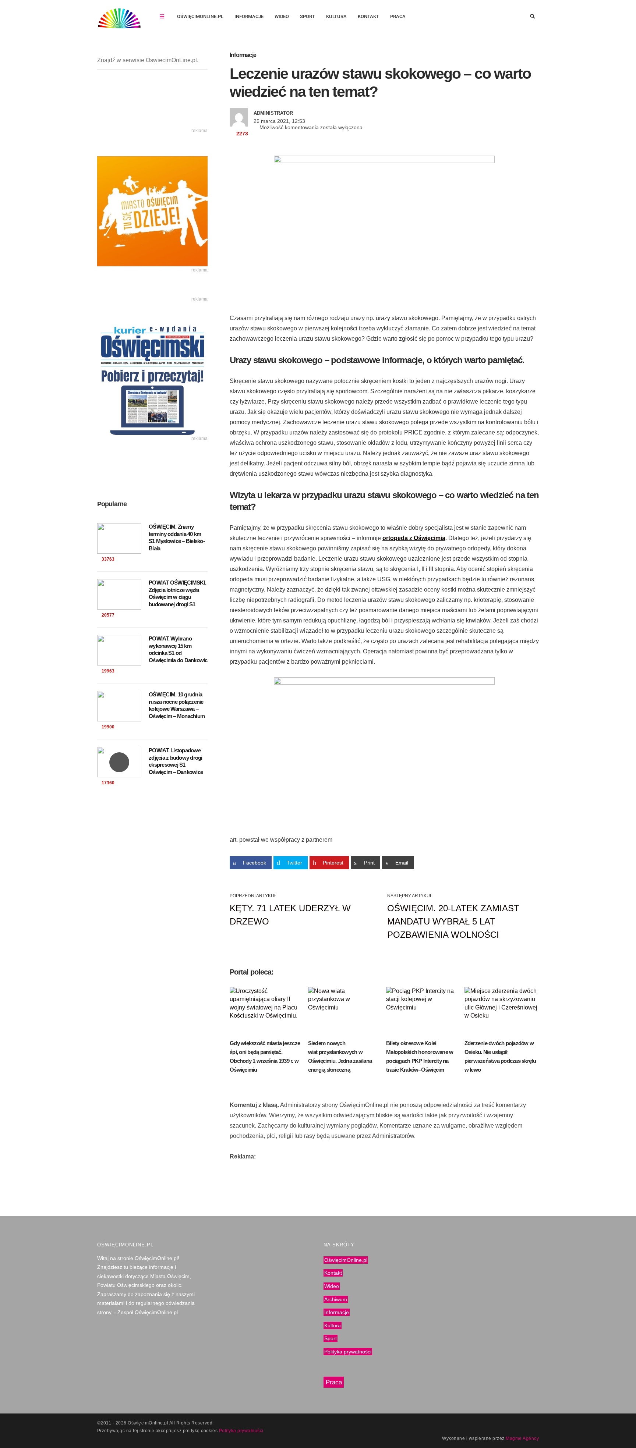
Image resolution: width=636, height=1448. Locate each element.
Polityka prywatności (347, 1352)
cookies (209, 1430)
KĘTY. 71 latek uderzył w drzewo (290, 914)
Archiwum (335, 1299)
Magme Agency (522, 1438)
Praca (398, 16)
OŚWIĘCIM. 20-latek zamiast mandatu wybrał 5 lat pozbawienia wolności (453, 921)
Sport (307, 16)
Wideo (282, 16)
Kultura (336, 16)
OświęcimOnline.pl (200, 16)
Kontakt (368, 16)
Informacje (249, 16)
